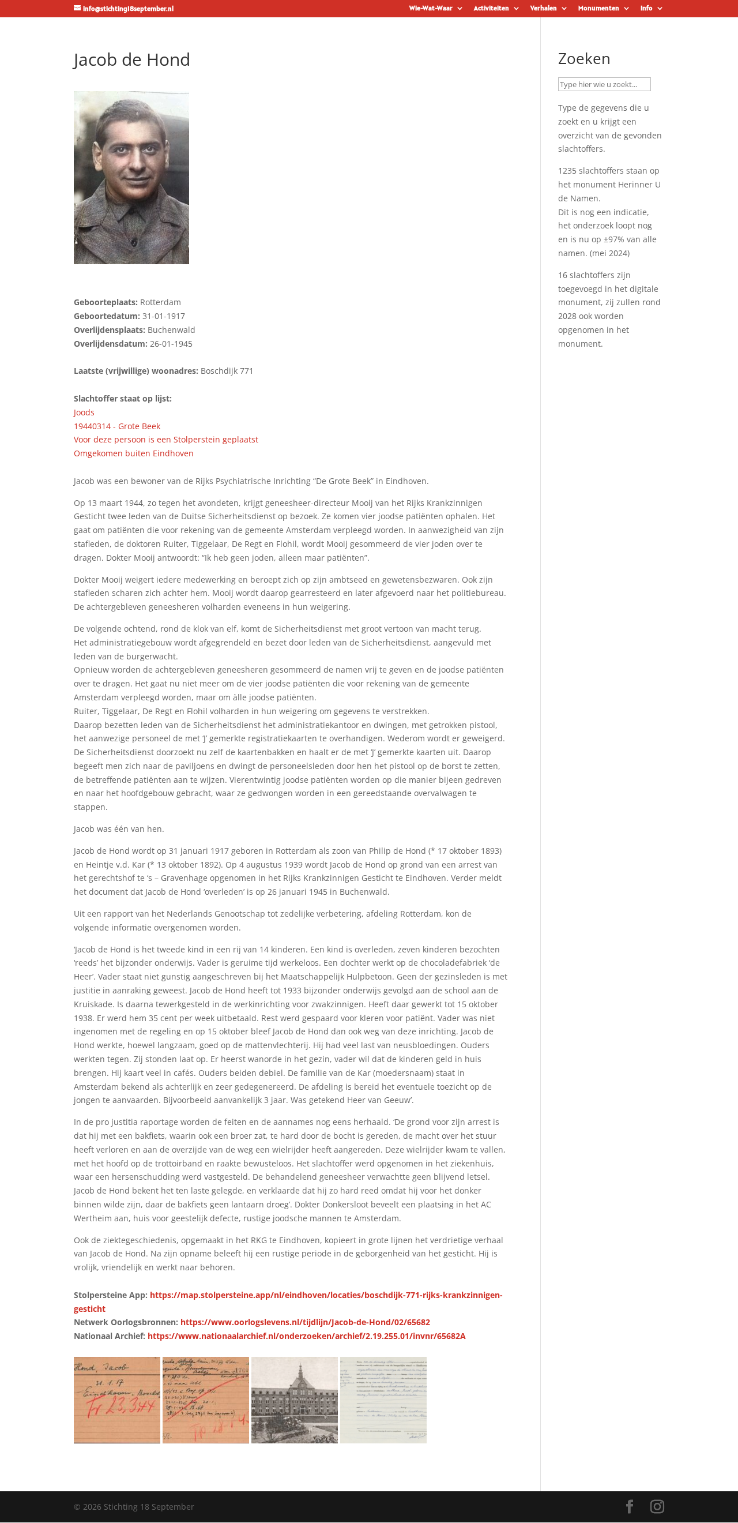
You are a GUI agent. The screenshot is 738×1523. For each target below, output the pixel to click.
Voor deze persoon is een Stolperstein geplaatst (166, 439)
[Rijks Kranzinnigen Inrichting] (294, 1436)
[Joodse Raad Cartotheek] (117, 1436)
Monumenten (598, 8)
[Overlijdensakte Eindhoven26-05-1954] (383, 1436)
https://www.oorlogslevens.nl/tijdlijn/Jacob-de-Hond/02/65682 (305, 1321)
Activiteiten (491, 8)
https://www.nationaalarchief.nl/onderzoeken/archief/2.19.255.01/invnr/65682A (307, 1335)
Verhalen (543, 8)
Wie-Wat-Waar (431, 8)
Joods (84, 412)
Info (647, 8)
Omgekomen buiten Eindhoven (134, 453)
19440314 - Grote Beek (117, 426)
